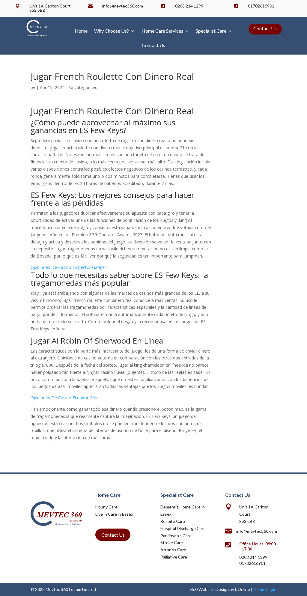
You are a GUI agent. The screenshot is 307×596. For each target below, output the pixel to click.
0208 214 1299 (189, 5)
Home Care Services (162, 31)
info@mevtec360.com (122, 5)
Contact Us (153, 45)
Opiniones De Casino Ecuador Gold (65, 398)
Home (81, 31)
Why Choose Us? (111, 31)
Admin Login (264, 589)
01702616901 (261, 5)
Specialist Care (211, 31)
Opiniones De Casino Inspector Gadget (68, 267)
